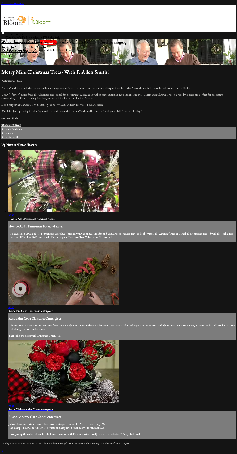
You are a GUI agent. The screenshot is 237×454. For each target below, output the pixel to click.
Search (17, 37)
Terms (70, 443)
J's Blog (27, 37)
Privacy (78, 443)
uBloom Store (34, 443)
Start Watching (25, 47)
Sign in (41, 47)
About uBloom (18, 443)
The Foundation (51, 443)
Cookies (87, 443)
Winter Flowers (8, 80)
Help (63, 443)
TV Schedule (51, 37)
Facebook (6, 125)
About (37, 37)
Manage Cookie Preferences (107, 443)
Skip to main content (12, 3)
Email (18, 125)
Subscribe (6, 56)
